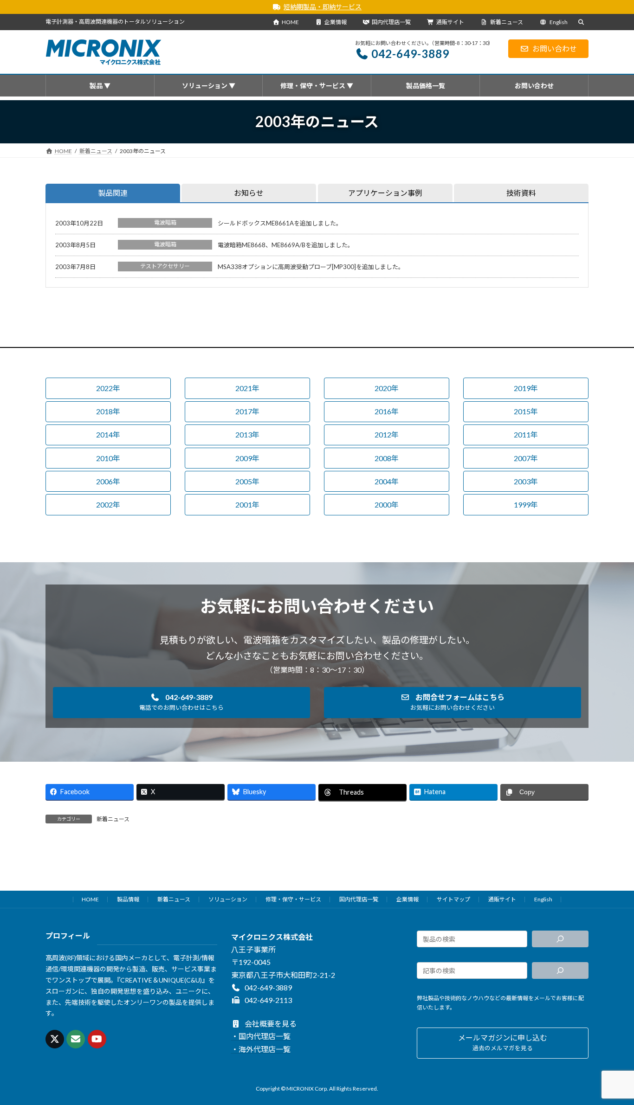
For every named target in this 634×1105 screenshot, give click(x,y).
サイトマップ (453, 899)
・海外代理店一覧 (261, 1049)
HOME (290, 22)
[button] (108, 388)
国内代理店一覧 (391, 22)
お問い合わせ (554, 48)
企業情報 (335, 22)
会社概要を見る (270, 1023)
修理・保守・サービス (293, 899)
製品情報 (128, 899)
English (558, 22)
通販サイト (450, 22)
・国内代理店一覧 (261, 1036)
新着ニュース (506, 22)
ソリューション (227, 899)
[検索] (560, 939)
